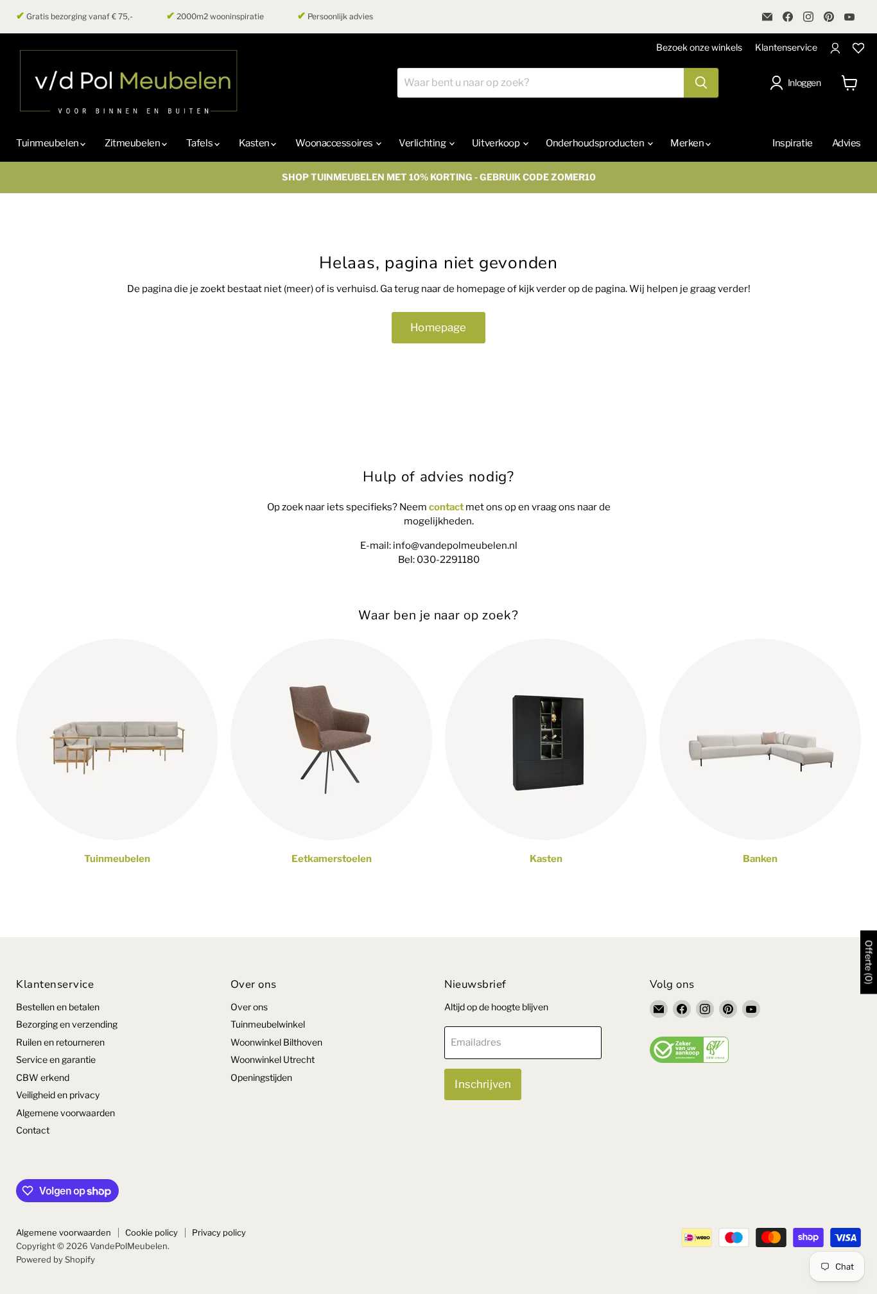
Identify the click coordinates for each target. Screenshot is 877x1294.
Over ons (249, 1006)
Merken (688, 143)
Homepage (438, 327)
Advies (846, 143)
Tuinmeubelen (48, 143)
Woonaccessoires (334, 143)
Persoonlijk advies (335, 16)
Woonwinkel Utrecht (272, 1059)
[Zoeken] (701, 83)
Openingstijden (261, 1077)
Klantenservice (786, 47)
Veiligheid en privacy (58, 1094)
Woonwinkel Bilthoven (276, 1042)
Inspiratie (792, 143)
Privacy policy (219, 1232)
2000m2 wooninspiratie (215, 16)
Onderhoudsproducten (596, 143)
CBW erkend (42, 1077)
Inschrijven (483, 1084)
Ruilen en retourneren (60, 1042)
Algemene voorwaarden (65, 1112)
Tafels (200, 143)
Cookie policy (151, 1232)
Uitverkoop (496, 143)
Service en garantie (56, 1059)
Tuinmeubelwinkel (267, 1024)
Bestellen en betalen (58, 1006)
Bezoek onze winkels (699, 47)
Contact (32, 1130)
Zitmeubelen (133, 143)
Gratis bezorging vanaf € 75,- (74, 16)
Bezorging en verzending (66, 1024)
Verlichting (423, 143)
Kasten (255, 143)
